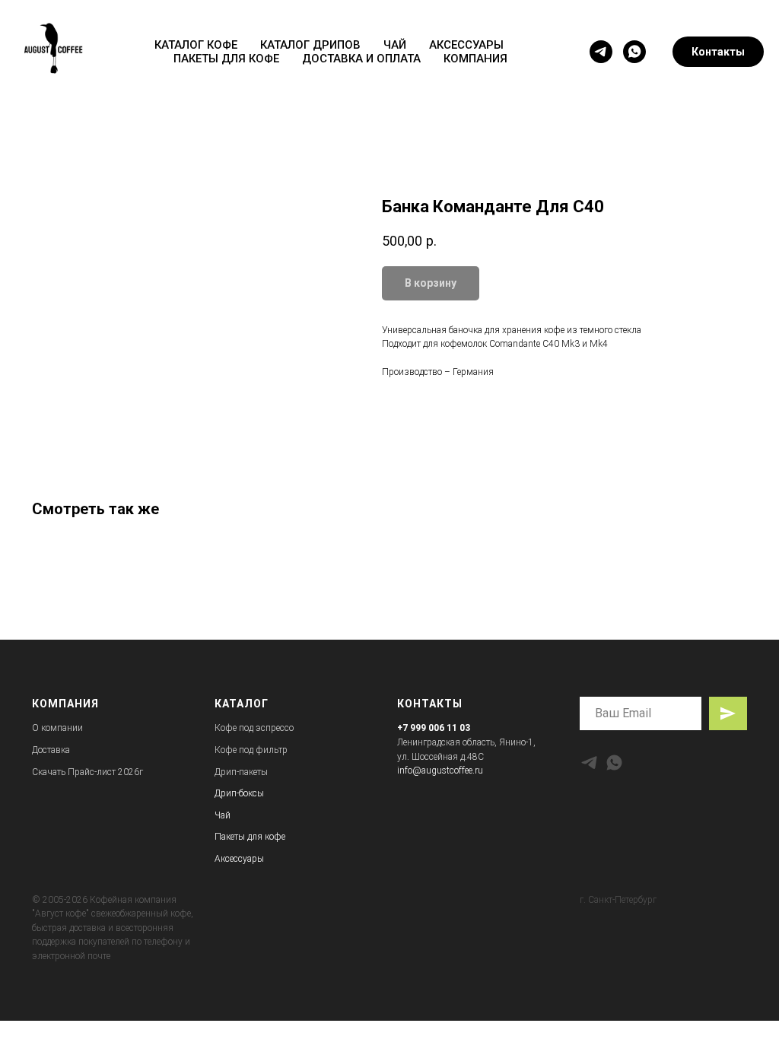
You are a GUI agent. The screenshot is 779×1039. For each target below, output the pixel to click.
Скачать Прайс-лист (74, 772)
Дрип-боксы (239, 793)
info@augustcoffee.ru (440, 770)
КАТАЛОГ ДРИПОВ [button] (310, 45)
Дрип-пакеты (241, 772)
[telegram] (601, 51)
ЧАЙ (394, 45)
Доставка (51, 750)
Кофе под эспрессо (254, 728)
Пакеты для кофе (250, 836)
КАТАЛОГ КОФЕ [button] (195, 45)
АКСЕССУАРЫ (466, 45)
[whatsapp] (634, 51)
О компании (57, 728)
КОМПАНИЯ (475, 58)
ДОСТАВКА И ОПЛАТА (361, 58)
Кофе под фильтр (251, 750)
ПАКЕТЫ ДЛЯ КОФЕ (226, 58)
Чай (223, 815)
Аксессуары (239, 858)
